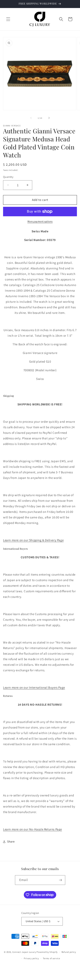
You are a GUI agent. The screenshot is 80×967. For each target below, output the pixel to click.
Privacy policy (31, 958)
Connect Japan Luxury (24, 952)
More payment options (40, 221)
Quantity (8, 177)
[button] (8, 19)
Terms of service (51, 958)
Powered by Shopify (47, 952)
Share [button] (11, 841)
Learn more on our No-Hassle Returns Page (32, 829)
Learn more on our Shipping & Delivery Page (33, 540)
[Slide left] (30, 117)
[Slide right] (49, 117)
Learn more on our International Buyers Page (34, 687)
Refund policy (69, 952)
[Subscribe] (60, 880)
